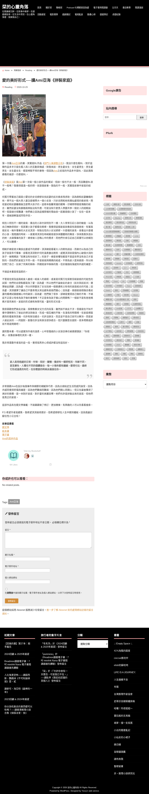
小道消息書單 (139, 254)
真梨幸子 (127, 336)
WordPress (64, 791)
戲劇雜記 (66, 14)
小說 (107, 204)
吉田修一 (116, 268)
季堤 (132, 354)
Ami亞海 (15, 163)
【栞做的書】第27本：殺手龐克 (17, 645)
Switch (108, 290)
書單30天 (128, 218)
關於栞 (49, 7)
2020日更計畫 (110, 213)
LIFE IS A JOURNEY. (125, 672)
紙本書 (5, 431)
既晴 (107, 317)
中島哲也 (109, 340)
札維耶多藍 (137, 304)
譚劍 (116, 354)
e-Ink (136, 236)
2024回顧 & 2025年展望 (16, 654)
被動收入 (141, 349)
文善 (139, 245)
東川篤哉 (126, 326)
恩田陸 (128, 236)
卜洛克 (137, 277)
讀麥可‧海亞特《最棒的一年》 (18, 690)
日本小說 (138, 204)
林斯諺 (119, 277)
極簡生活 (109, 349)
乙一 (125, 268)
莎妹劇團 (126, 290)
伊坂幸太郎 (132, 222)
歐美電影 (116, 336)
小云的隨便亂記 (122, 730)
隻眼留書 (118, 766)
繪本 (116, 326)
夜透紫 (126, 304)
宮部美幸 (109, 240)
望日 (125, 358)
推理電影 (109, 236)
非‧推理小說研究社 (124, 773)
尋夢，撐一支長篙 (123, 723)
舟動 (124, 354)
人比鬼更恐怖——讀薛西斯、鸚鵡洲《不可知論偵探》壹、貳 (17, 678)
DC (124, 281)
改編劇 (119, 236)
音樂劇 (137, 336)
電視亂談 (79, 14)
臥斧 (118, 249)
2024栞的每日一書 (123, 299)
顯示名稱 (9, 555)
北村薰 (135, 290)
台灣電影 (127, 249)
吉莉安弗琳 (130, 313)
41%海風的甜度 (122, 650)
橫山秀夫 (109, 308)
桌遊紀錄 (116, 14)
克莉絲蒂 (109, 263)
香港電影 (136, 272)
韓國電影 (109, 304)
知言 (107, 358)
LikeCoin (109, 254)
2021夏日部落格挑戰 (113, 231)
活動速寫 (41, 14)
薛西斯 (108, 259)
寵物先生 (109, 249)
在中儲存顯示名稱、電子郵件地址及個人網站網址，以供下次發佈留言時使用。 (43, 593)
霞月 (118, 304)
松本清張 (109, 286)
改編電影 (123, 213)
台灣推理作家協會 (125, 209)
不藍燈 (119, 272)
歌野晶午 (126, 317)
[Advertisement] (74, 42)
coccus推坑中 (121, 658)
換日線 (117, 744)
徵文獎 (126, 295)
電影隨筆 (54, 14)
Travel (116, 281)
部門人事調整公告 (53, 163)
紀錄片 (135, 259)
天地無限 (129, 263)
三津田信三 (120, 349)
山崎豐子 (139, 308)
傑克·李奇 (137, 345)
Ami (55, 170)
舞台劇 (108, 245)
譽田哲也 (136, 326)
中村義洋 (119, 286)
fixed (128, 286)
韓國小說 (109, 299)
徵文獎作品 (120, 222)
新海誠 (137, 340)
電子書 (5, 435)
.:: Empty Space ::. (123, 643)
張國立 (128, 277)
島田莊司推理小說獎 (131, 231)
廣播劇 (127, 345)
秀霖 (107, 281)
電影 (128, 340)
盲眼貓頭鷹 (120, 752)
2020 (118, 345)
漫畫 (141, 281)
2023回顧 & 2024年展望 (16, 699)
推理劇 (135, 240)
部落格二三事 (130, 227)
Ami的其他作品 (10, 438)
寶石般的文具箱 (122, 716)
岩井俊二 (119, 331)
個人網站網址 (11, 578)
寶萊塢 (140, 354)
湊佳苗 (126, 259)
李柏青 (134, 268)
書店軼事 (127, 7)
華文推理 (127, 204)
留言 (7, 530)
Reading (8, 87)
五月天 (115, 7)
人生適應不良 (121, 679)
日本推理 (132, 281)
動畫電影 (130, 245)
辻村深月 (109, 272)
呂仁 (107, 268)
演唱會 (117, 259)
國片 (118, 254)
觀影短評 (138, 249)
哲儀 (133, 358)
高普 (135, 299)
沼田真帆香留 (110, 322)
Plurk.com (143, 186)
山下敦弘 (109, 331)
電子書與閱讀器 (100, 7)
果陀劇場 (130, 331)
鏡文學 (5, 427)
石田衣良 (141, 331)
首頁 (39, 7)
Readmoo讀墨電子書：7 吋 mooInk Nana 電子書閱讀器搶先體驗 (17, 664)
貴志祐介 (119, 340)
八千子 (129, 308)
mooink (119, 263)
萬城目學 (109, 313)
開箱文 (108, 326)
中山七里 (109, 277)
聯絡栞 (59, 7)
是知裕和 (116, 358)
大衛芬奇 (119, 313)
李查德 (131, 349)
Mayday (117, 218)
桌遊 (137, 322)
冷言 (127, 272)
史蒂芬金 (140, 263)
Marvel (135, 295)
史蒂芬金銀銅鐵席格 (124, 701)
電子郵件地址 (11, 566)
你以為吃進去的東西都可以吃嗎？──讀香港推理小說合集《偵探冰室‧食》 (18, 709)
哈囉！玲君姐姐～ (123, 708)
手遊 (118, 295)
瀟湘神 (108, 354)
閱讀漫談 (139, 7)
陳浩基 (119, 240)
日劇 (127, 240)
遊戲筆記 (104, 14)
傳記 (107, 336)
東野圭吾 (118, 227)
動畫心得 (91, 14)
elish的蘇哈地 (121, 665)
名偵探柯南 (118, 245)
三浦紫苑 (109, 295)
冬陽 (116, 687)
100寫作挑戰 (110, 209)
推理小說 (116, 204)
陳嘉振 (141, 313)
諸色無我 (118, 759)
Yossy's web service (90, 791)
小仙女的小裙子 (122, 737)
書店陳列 (109, 222)
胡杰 (116, 290)
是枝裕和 (138, 286)
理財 (130, 322)
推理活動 (139, 218)
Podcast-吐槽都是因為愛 (78, 7)
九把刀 (121, 322)
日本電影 (133, 213)
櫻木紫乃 (136, 317)
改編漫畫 (127, 254)
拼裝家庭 (9, 182)
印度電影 (109, 345)
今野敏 (116, 317)
